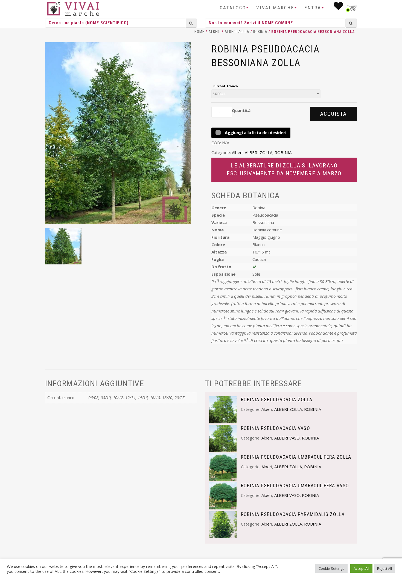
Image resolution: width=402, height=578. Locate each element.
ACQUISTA (333, 114)
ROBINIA (260, 32)
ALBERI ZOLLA (237, 32)
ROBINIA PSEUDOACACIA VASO (275, 428)
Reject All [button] (384, 568)
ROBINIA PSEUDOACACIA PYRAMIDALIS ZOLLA (293, 514)
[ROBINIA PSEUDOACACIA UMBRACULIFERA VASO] (223, 495)
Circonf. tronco (225, 85)
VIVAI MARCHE (275, 7)
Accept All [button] (361, 568)
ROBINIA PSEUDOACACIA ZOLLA (277, 399)
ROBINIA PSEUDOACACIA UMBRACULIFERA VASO (295, 485)
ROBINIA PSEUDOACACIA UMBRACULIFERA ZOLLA (296, 457)
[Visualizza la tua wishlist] (339, 7)
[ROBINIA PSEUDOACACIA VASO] (223, 438)
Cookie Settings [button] (331, 568)
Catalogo (233, 7)
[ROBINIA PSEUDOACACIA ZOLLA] (223, 409)
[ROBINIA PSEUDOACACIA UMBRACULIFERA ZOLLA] (223, 466)
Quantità (241, 110)
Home (199, 32)
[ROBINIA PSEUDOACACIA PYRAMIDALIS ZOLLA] (223, 524)
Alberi (214, 32)
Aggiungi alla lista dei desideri (255, 132)
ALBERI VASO (287, 438)
